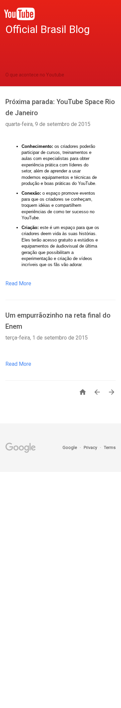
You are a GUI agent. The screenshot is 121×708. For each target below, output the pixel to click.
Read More (18, 283)
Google (70, 447)
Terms (110, 447)
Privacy (91, 447)
